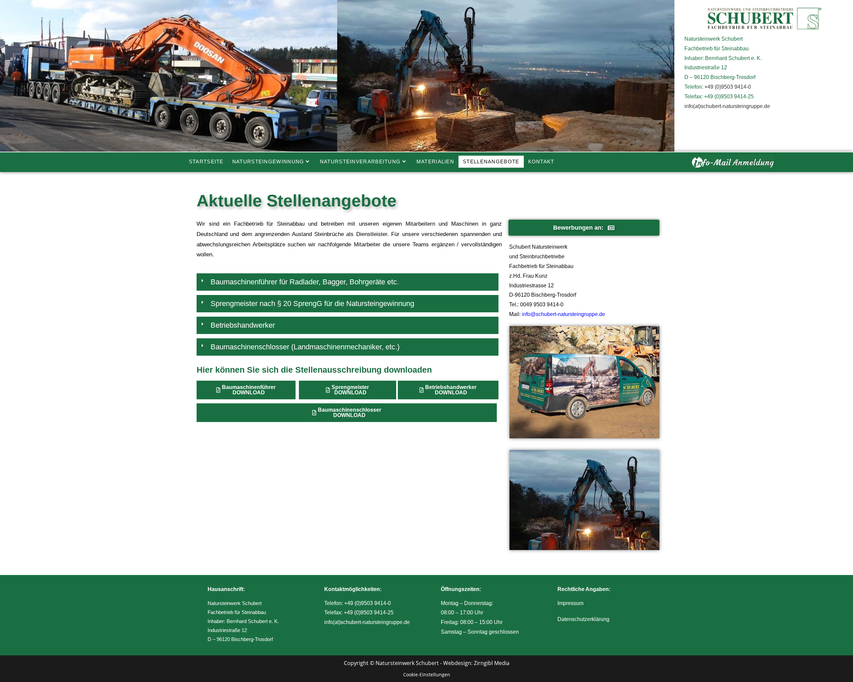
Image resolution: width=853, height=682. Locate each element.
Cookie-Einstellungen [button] (426, 674)
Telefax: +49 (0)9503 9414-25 (359, 612)
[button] (347, 283)
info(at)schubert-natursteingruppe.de (727, 106)
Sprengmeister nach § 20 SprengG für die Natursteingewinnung (312, 303)
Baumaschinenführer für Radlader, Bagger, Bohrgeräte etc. (305, 282)
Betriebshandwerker (243, 325)
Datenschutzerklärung (583, 619)
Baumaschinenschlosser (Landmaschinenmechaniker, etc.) (305, 347)
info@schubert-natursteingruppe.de (563, 314)
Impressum (570, 603)
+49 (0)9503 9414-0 (727, 87)
